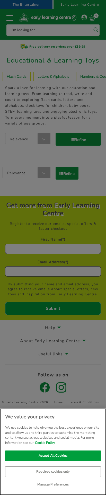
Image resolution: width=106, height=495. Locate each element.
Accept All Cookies (53, 455)
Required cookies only (53, 471)
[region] (53, 452)
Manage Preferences (52, 484)
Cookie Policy (45, 442)
